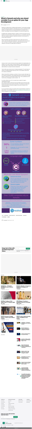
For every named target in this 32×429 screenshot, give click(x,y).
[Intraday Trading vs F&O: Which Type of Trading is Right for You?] (8, 295)
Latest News (2, 315)
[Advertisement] (16, 8)
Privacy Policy (26, 250)
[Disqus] (16, 233)
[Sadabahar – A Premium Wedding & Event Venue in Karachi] (8, 280)
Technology (3, 399)
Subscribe (27, 248)
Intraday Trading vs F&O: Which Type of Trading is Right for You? (25, 340)
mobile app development (19, 215)
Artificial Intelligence (11, 399)
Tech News (2, 403)
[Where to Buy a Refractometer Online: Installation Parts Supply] (23, 310)
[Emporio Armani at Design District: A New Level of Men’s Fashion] (8, 310)
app (2, 215)
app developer (6, 215)
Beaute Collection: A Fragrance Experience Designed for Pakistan (25, 329)
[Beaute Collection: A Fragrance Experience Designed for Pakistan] (23, 280)
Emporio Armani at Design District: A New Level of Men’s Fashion (26, 363)
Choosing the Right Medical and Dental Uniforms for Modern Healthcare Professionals (25, 369)
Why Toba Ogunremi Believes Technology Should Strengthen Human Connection (26, 346)
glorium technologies (12, 215)
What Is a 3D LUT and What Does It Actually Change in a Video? (25, 352)
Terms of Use (18, 251)
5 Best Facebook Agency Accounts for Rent (25, 334)
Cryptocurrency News (11, 403)
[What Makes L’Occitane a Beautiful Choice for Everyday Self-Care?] (23, 295)
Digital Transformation (11, 407)
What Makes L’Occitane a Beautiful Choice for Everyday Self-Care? (25, 357)
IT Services (28, 399)
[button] (1, 0)
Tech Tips (2, 407)
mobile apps (24, 215)
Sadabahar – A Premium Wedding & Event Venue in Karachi (26, 323)
